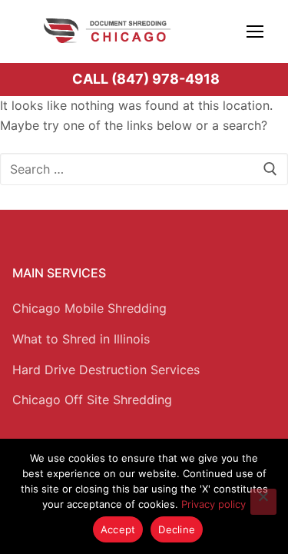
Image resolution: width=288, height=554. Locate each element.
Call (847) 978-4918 (146, 79)
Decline (176, 529)
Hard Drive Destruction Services (106, 369)
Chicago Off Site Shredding (92, 399)
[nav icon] (255, 31)
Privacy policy (213, 504)
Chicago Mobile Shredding (89, 308)
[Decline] (263, 502)
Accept (118, 529)
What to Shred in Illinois (81, 339)
